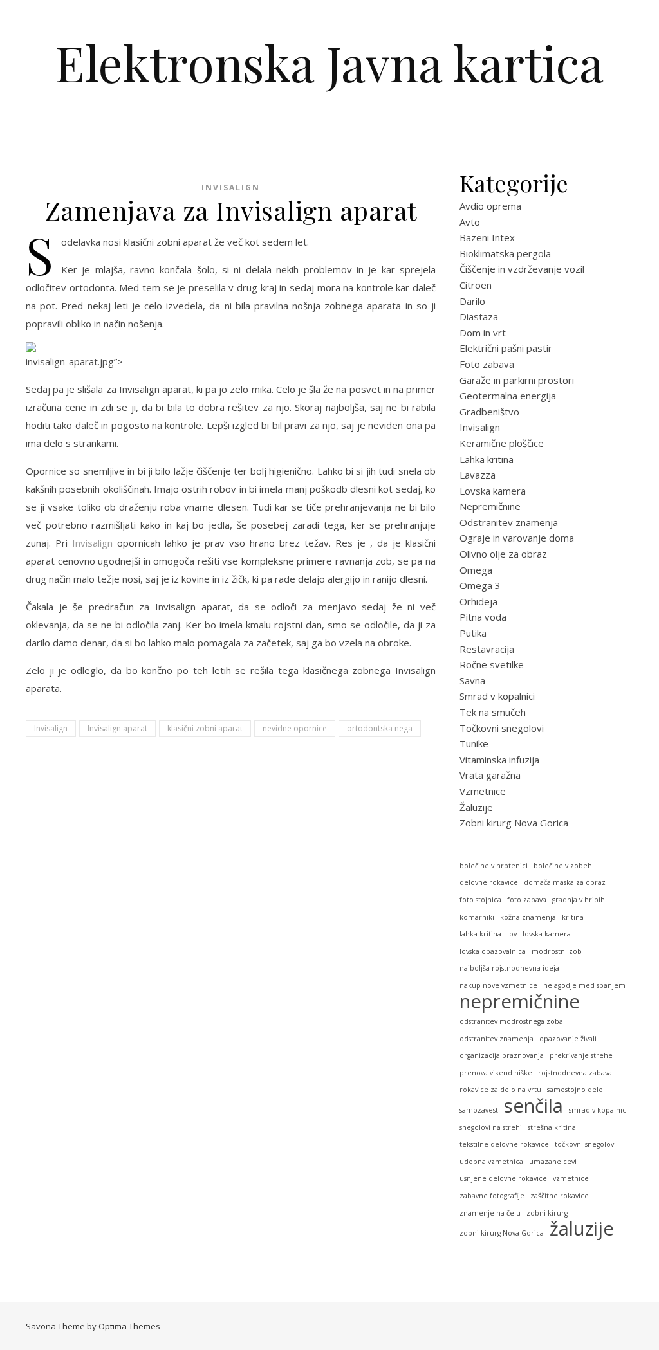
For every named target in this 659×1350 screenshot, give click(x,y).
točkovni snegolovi (585, 1144)
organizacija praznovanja (501, 1055)
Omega (475, 569)
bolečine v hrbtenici (493, 865)
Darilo (472, 301)
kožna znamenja (528, 917)
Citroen (475, 284)
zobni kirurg (547, 1213)
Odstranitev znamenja (508, 522)
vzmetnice (571, 1178)
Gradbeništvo (489, 411)
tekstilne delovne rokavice (504, 1144)
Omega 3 (480, 585)
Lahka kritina (486, 459)
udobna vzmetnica (491, 1161)
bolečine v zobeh (563, 865)
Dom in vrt (482, 332)
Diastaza (478, 316)
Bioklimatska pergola (505, 253)
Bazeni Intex (487, 237)
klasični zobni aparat (205, 728)
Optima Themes (129, 1326)
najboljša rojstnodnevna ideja (509, 967)
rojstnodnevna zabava (575, 1072)
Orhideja (478, 601)
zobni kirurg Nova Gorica (501, 1232)
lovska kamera (547, 933)
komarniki (476, 917)
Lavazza (477, 474)
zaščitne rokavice (559, 1195)
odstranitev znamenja (496, 1038)
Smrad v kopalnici (497, 695)
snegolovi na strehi (490, 1127)
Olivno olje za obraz (503, 553)
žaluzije (582, 1229)
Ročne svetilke (491, 664)
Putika (473, 632)
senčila (533, 1106)
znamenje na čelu (490, 1213)
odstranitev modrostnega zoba (511, 1021)
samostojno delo (575, 1089)
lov (512, 933)
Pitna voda (482, 616)
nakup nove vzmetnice (498, 985)
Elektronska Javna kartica (329, 63)
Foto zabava (486, 364)
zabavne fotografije (491, 1195)
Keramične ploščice (501, 443)
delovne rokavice (488, 882)
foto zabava (526, 899)
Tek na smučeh (492, 712)
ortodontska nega (380, 728)
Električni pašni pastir (505, 348)
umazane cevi (553, 1161)
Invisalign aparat (117, 728)
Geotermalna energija (507, 395)
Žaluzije (476, 807)
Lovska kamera (492, 490)
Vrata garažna (490, 775)
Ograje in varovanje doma (516, 537)
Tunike (473, 743)
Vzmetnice (482, 791)
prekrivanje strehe (581, 1055)
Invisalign (230, 187)
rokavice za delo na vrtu (500, 1089)
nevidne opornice (295, 728)
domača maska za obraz (565, 882)
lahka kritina (480, 933)
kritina (573, 917)
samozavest (478, 1110)
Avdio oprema (490, 205)
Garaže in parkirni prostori (516, 380)
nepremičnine (519, 1002)
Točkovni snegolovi (501, 728)
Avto (469, 221)
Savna (472, 680)
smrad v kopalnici (598, 1110)
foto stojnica (480, 899)
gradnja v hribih (578, 899)
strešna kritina (552, 1127)
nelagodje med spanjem (584, 985)
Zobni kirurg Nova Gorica (513, 822)
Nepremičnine (490, 506)
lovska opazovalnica (492, 951)
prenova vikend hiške (495, 1072)
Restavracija (486, 649)
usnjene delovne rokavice (503, 1178)
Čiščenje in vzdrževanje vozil (521, 268)
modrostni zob (557, 951)
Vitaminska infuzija (499, 759)
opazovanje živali (568, 1038)
